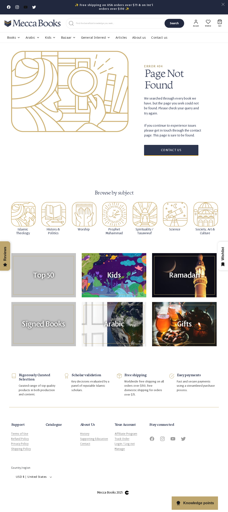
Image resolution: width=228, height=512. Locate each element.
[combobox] (119, 23)
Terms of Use (19, 434)
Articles (121, 37)
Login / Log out (125, 444)
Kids (48, 37)
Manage (120, 449)
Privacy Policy (19, 444)
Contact (85, 444)
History (84, 434)
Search (174, 23)
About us (139, 37)
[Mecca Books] (32, 23)
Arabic (30, 37)
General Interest (93, 37)
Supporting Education (94, 439)
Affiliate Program (126, 434)
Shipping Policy (21, 449)
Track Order (122, 439)
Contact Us (171, 150)
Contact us (159, 37)
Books (11, 37)
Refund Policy (20, 439)
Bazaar (66, 37)
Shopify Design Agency (127, 493)
